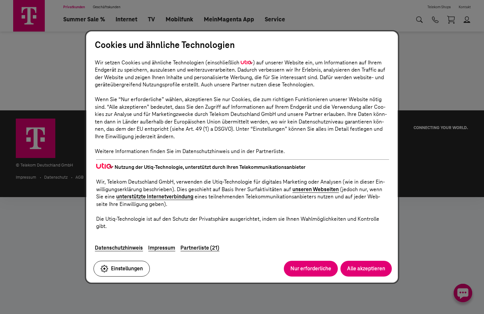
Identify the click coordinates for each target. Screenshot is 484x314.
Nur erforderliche (310, 268)
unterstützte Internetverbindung (154, 196)
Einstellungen (127, 268)
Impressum (161, 247)
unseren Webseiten (315, 189)
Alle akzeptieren (366, 268)
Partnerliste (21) (199, 247)
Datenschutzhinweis (119, 247)
